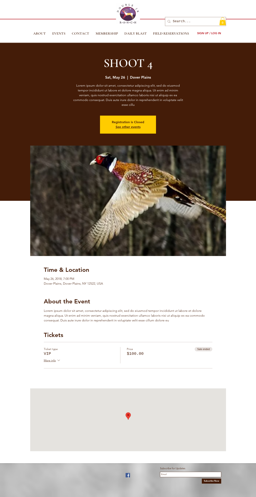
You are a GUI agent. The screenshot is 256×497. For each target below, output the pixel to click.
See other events (128, 127)
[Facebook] (128, 475)
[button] (222, 21)
